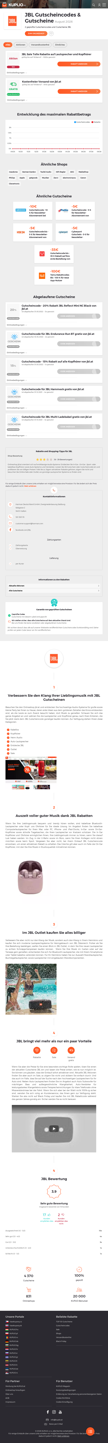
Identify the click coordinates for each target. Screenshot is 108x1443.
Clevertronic (14, 184)
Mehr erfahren (30, 486)
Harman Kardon (29, 172)
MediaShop (83, 172)
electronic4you (69, 178)
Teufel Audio (45, 172)
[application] (54, 137)
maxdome (13, 172)
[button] (82, 122)
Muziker (45, 178)
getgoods (33, 178)
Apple (22, 178)
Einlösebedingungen (16, 73)
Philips (12, 178)
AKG (72, 172)
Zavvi (56, 178)
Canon (83, 178)
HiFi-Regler (61, 172)
